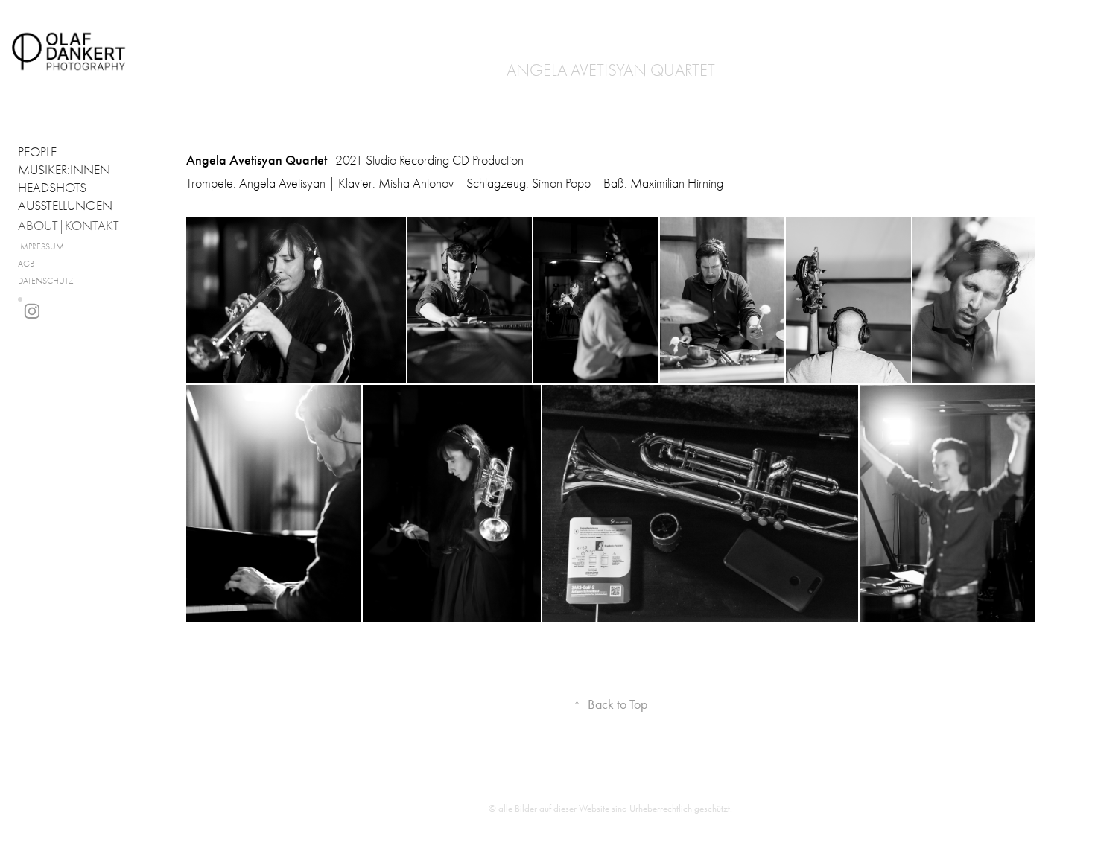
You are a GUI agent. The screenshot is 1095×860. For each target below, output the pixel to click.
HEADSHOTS (52, 188)
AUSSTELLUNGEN (65, 206)
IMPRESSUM (41, 246)
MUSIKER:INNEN (64, 170)
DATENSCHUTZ (46, 280)
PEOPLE (37, 152)
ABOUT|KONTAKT (68, 226)
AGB (26, 263)
